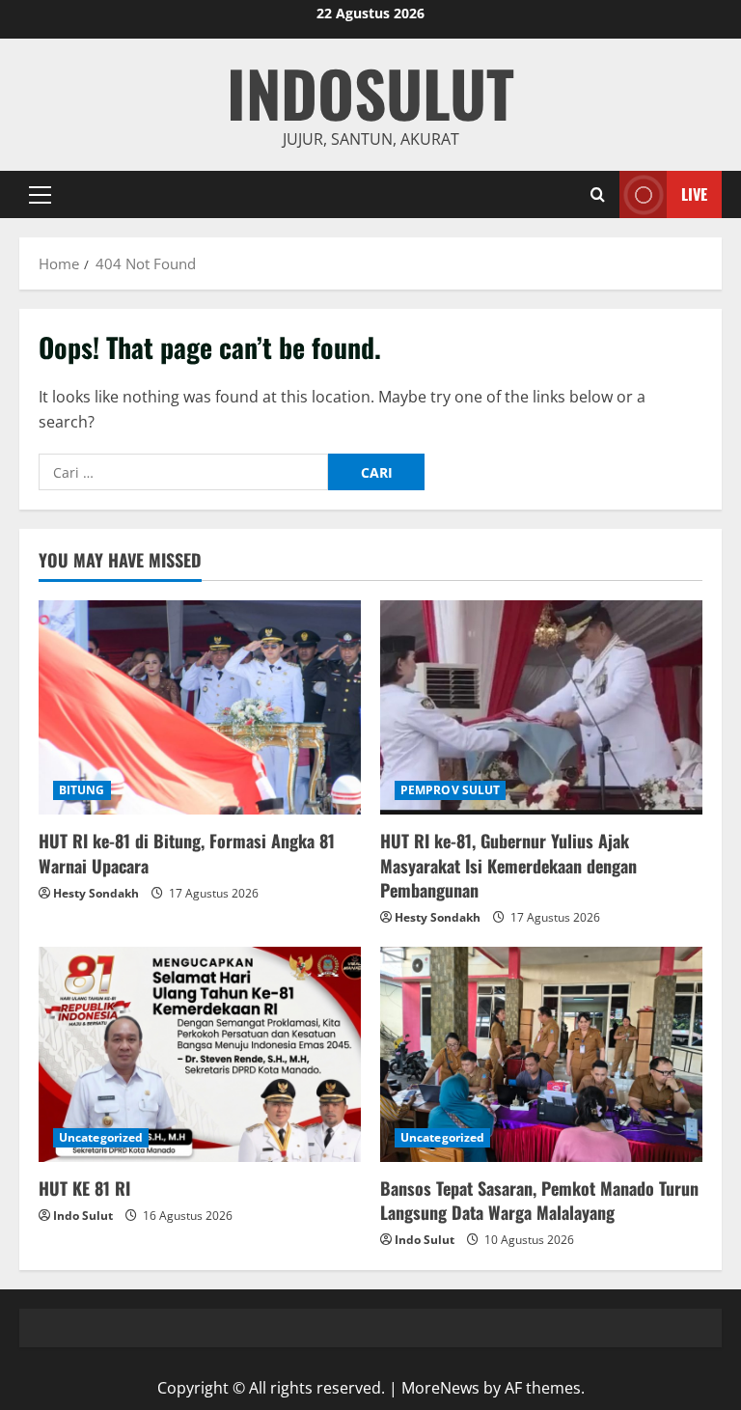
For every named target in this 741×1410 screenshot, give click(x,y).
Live (694, 194)
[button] (40, 195)
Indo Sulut (83, 1215)
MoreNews (440, 1387)
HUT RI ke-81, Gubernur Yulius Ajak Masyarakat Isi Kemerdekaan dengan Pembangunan (508, 864)
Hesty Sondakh (96, 893)
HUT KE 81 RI (84, 1188)
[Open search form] (597, 194)
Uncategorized (101, 1137)
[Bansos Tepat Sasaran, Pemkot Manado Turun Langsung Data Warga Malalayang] (541, 1054)
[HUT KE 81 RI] (200, 1054)
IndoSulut (370, 92)
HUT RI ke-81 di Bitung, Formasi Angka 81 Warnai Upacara (187, 852)
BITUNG (82, 790)
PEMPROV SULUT (450, 790)
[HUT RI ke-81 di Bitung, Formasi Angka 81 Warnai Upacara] (200, 708)
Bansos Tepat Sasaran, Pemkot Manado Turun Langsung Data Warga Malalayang (539, 1200)
